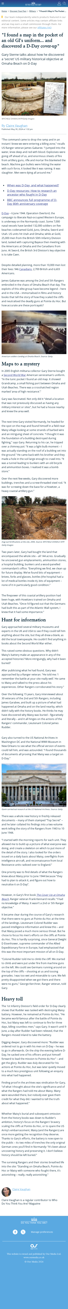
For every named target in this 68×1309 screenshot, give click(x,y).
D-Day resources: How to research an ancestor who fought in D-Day (32, 192)
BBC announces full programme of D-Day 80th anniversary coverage (32, 202)
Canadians (25, 269)
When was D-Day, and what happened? (33, 185)
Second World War (15, 375)
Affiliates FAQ (44, 27)
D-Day (5, 213)
